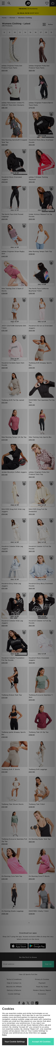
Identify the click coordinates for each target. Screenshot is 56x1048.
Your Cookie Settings (15, 1042)
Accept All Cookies (41, 1042)
